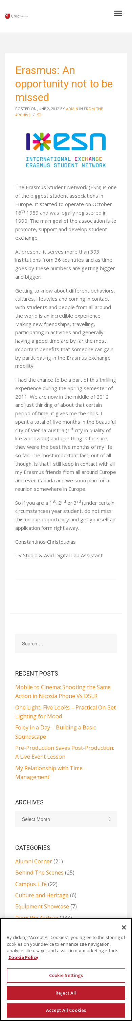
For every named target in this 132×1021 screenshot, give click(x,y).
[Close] (123, 927)
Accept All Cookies (66, 1010)
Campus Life (31, 884)
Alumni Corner (33, 861)
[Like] (39, 115)
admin (72, 108)
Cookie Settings (66, 975)
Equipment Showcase (42, 906)
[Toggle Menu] (118, 13)
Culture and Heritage (42, 895)
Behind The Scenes (39, 872)
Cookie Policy (23, 957)
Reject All (66, 993)
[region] (66, 969)
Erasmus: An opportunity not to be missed (64, 84)
